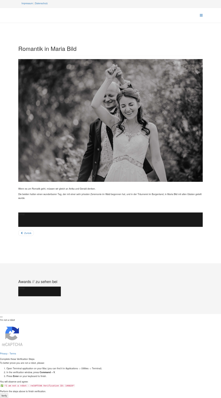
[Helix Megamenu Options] (201, 15)
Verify (4, 395)
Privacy (3, 353)
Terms (13, 353)
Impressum (27, 3)
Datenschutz (41, 3)
